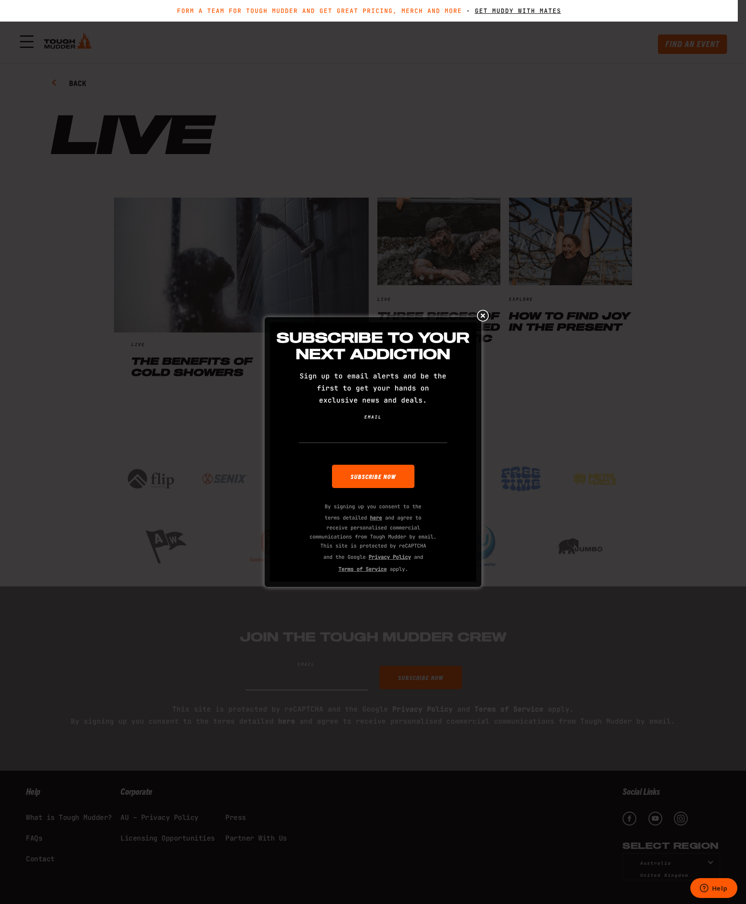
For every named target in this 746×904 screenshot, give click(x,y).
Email (373, 417)
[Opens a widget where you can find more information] (713, 889)
